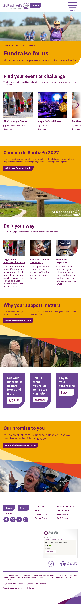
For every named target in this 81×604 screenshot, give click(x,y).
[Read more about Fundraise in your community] (40, 248)
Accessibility (62, 514)
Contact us (39, 506)
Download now (14, 400)
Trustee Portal (41, 518)
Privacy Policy (41, 514)
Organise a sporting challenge (14, 261)
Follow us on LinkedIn (19, 519)
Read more (8, 129)
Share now (40, 399)
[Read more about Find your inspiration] (67, 248)
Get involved (15, 45)
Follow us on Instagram (25, 519)
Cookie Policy (63, 510)
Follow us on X (13, 519)
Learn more (64, 392)
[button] (77, 105)
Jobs (37, 510)
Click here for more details (18, 168)
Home (6, 45)
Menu (72, 10)
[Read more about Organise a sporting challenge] (14, 248)
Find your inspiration (62, 261)
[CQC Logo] (51, 535)
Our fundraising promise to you (20, 445)
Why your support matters (18, 320)
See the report (49, 551)
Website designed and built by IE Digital (18, 588)
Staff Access (62, 518)
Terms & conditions (65, 506)
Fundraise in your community (40, 261)
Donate (35, 5)
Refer (22, 508)
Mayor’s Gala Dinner (49, 121)
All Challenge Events (15, 121)
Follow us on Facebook (6, 519)
